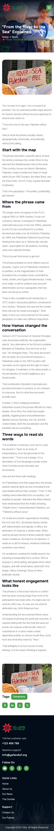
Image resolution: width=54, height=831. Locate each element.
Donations (19, 696)
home (5, 36)
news (15, 36)
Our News (7, 793)
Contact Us (8, 812)
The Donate (8, 799)
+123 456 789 (10, 743)
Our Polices (8, 817)
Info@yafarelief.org (14, 755)
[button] (49, 7)
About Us (7, 788)
